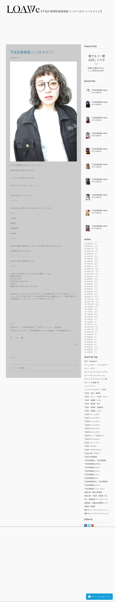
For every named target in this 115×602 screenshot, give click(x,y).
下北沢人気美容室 (90, 457)
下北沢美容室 (101, 460)
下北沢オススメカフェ (92, 428)
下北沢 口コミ (102, 397)
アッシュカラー (89, 365)
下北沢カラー (100, 435)
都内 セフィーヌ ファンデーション (96, 513)
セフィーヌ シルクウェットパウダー (96, 372)
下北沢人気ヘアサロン (92, 453)
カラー (92, 368)
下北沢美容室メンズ (91, 474)
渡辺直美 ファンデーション (98, 499)
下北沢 (103, 389)
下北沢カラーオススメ (92, 439)
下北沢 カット (89, 397)
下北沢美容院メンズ (91, 489)
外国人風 (58, 327)
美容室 (86, 506)
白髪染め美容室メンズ (100, 503)
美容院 (92, 506)
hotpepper (50, 331)
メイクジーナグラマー (92, 389)
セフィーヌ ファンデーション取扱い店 (96, 379)
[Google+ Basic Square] (92, 525)
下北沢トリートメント (44, 327)
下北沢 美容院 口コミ (93, 411)
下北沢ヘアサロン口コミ (93, 450)
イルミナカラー (102, 365)
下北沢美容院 (103, 481)
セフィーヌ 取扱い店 (91, 382)
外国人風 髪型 (97, 492)
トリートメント (89, 386)
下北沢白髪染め (89, 460)
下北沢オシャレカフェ (92, 421)
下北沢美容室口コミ (91, 478)
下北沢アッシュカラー (18, 331)
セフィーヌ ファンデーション (94, 375)
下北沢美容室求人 (28, 327)
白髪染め (87, 503)
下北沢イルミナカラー (92, 418)
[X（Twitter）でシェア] (17, 337)
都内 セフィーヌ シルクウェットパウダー (96, 510)
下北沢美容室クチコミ (64, 331)
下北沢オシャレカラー (92, 425)
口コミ (102, 489)
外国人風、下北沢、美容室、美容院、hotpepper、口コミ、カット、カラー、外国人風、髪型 (96, 496)
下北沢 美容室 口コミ (93, 400)
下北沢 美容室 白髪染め (93, 407)
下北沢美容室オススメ (92, 467)
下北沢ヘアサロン (90, 446)
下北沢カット (15, 327)
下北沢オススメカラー (92, 432)
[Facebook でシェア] (11, 337)
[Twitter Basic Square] (89, 525)
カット (86, 368)
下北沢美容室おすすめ (36, 331)
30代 (86, 361)
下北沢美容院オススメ (92, 485)
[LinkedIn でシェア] (22, 337)
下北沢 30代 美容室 (92, 393)
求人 (85, 499)
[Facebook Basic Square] (85, 525)
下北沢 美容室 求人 (92, 404)
